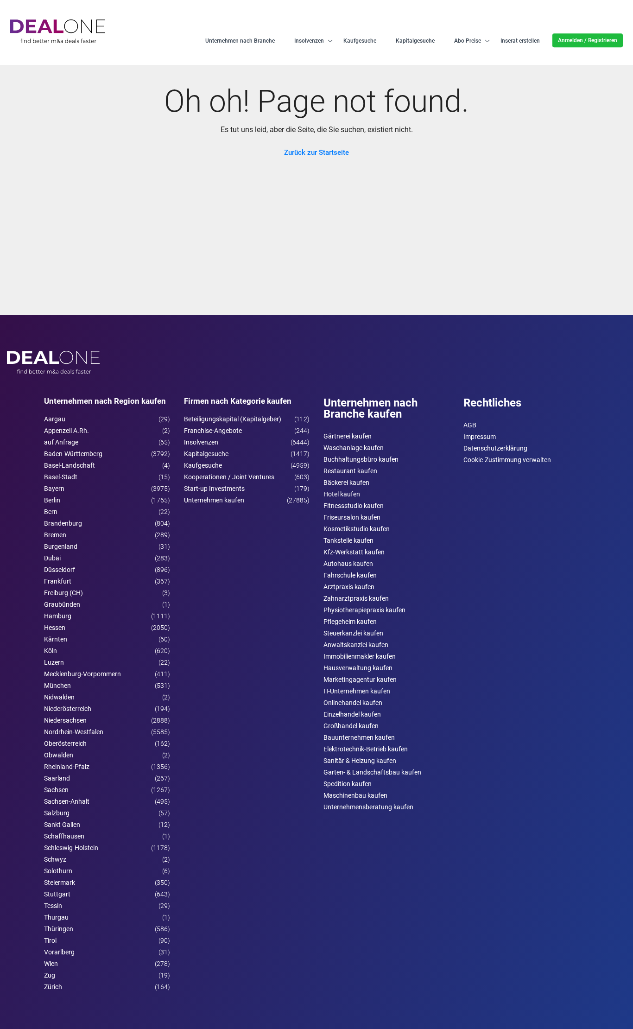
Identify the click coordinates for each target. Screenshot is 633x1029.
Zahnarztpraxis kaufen (356, 598)
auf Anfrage (61, 442)
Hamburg (57, 616)
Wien (51, 963)
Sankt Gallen (62, 824)
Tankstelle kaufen (348, 540)
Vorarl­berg (59, 952)
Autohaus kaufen (348, 563)
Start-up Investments (214, 488)
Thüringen (58, 929)
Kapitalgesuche (415, 41)
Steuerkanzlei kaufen (353, 633)
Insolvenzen (309, 41)
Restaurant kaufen (350, 471)
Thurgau (56, 917)
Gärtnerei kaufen (347, 436)
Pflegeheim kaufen (350, 621)
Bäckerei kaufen (346, 482)
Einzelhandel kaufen (352, 714)
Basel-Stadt (60, 477)
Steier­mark (59, 882)
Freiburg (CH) (63, 593)
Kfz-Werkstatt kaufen (354, 552)
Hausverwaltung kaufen (357, 668)
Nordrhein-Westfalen (73, 732)
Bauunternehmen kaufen (359, 737)
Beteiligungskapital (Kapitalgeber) (232, 419)
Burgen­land (60, 546)
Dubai (52, 558)
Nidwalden (59, 697)
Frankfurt (57, 581)
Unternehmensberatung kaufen (368, 807)
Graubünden (62, 604)
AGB (469, 425)
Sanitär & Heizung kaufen (359, 760)
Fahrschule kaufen (350, 575)
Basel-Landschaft (69, 465)
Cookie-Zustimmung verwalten (507, 460)
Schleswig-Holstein (71, 847)
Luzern (54, 662)
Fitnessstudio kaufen (353, 505)
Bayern (54, 488)
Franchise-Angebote (213, 430)
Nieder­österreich (67, 708)
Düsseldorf (59, 569)
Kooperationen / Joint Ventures (229, 477)
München (57, 685)
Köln (50, 650)
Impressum (479, 436)
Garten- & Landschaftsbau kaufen (372, 772)
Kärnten (55, 639)
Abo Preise (467, 41)
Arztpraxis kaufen (348, 587)
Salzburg (57, 813)
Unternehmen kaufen (214, 500)
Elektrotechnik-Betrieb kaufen (365, 749)
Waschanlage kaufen (353, 447)
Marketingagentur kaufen (360, 679)
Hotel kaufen (341, 494)
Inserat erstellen (520, 41)
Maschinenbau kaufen (355, 795)
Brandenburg (63, 523)
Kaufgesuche (359, 41)
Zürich (53, 987)
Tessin (53, 905)
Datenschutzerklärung (495, 448)
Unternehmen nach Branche (240, 41)
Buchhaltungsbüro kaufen (361, 459)
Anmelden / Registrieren (587, 40)
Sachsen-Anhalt (66, 801)
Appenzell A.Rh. (66, 430)
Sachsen (56, 790)
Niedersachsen (65, 720)
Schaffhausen (64, 836)
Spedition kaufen (347, 784)
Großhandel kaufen (351, 726)
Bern (50, 511)
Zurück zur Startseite (316, 152)
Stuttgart (57, 894)
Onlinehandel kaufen (352, 702)
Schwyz (55, 859)
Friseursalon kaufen (351, 517)
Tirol (50, 940)
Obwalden (58, 755)
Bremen (55, 535)
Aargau (54, 419)
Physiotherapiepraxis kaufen (364, 610)
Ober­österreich (65, 743)
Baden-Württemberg (73, 453)
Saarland (57, 778)
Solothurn (58, 871)
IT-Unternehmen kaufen (356, 691)
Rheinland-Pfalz (66, 766)
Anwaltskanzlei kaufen (355, 644)
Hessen (54, 627)
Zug (49, 975)
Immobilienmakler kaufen (359, 656)
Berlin (52, 500)
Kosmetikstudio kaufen (356, 529)
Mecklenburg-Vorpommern (82, 674)
